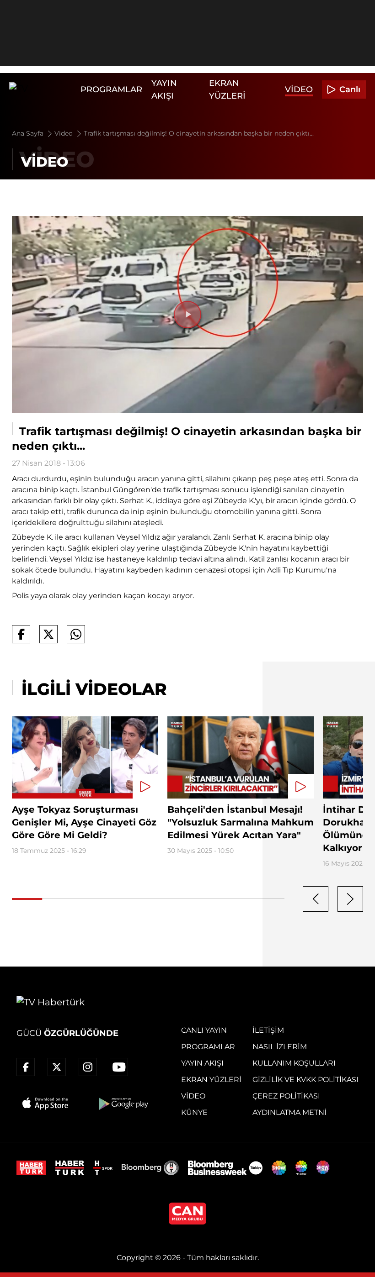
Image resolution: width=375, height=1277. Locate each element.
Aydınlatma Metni (289, 1112)
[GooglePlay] (122, 1103)
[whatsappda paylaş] (76, 634)
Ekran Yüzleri (211, 1079)
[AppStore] (45, 1103)
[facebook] (25, 1067)
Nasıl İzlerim (279, 1046)
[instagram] (88, 1067)
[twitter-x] (57, 1067)
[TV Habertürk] (42, 89)
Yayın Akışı (202, 1063)
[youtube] (119, 1067)
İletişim (268, 1030)
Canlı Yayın (204, 1030)
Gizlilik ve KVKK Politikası (305, 1079)
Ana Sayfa (28, 133)
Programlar (111, 89)
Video (299, 89)
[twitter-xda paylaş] (48, 634)
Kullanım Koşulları (294, 1063)
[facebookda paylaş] (21, 634)
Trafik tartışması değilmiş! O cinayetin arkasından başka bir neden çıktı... (199, 133)
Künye (194, 1112)
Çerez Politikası (286, 1096)
